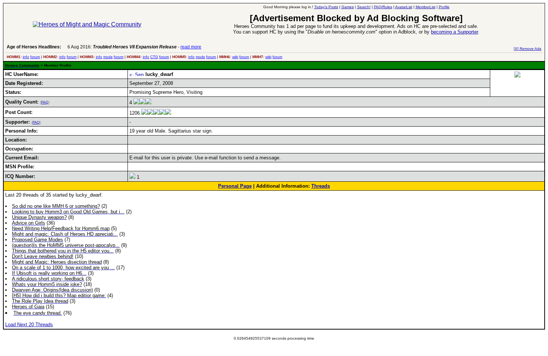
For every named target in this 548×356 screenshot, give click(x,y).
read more (190, 47)
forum (35, 57)
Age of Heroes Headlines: (34, 47)
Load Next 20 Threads (29, 324)
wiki (235, 57)
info (26, 57)
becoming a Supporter (454, 32)
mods (108, 57)
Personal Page (235, 186)
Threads (320, 186)
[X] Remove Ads (527, 49)
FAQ (44, 102)
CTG (154, 57)
